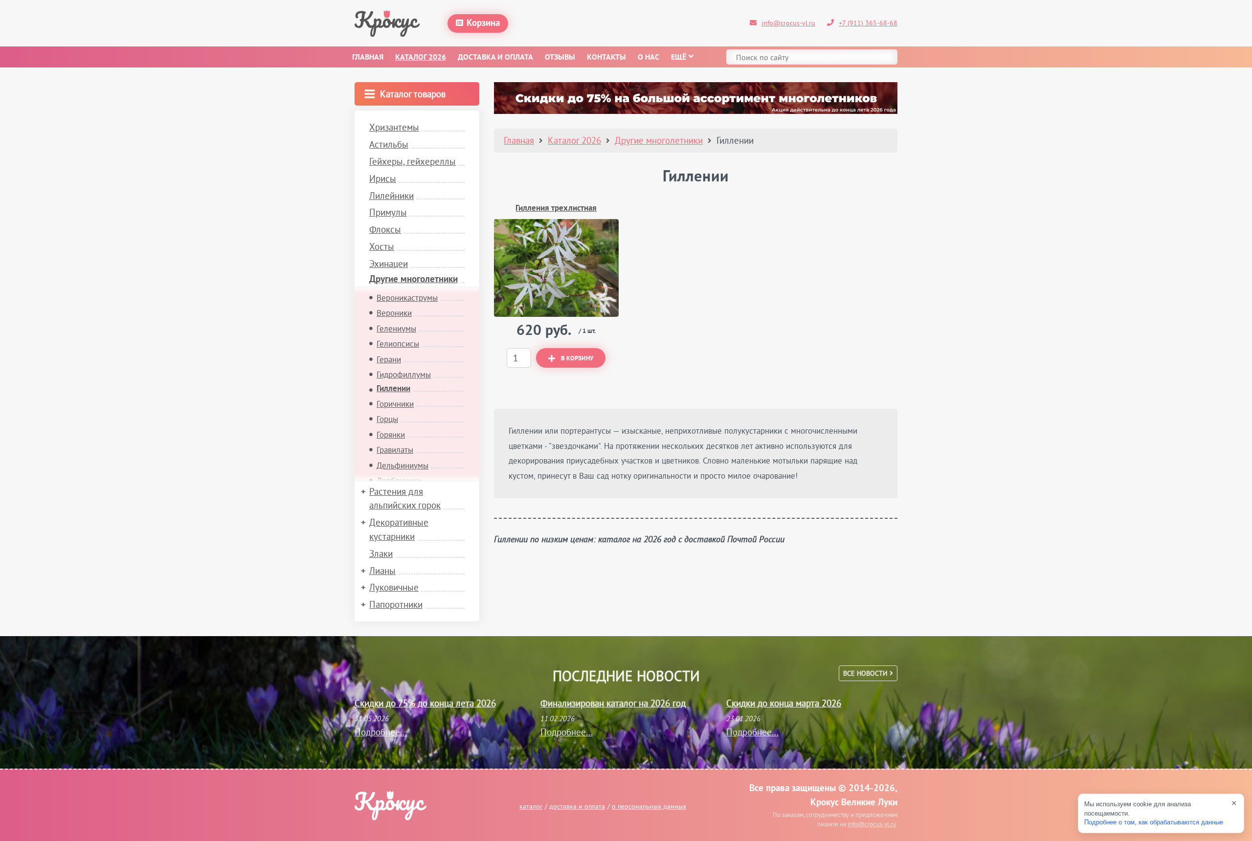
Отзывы (560, 58)
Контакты (606, 58)
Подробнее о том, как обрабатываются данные (1153, 822)
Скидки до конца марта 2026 (783, 703)
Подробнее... (381, 732)
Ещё (678, 58)
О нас (648, 58)
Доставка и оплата (495, 58)
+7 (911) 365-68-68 (868, 23)
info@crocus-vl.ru (788, 23)
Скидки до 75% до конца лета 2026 (425, 703)
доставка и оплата (577, 806)
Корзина (483, 23)
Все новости (866, 673)
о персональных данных (649, 806)
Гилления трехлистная (556, 208)
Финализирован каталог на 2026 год (613, 703)
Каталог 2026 (420, 58)
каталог (530, 806)
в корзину (577, 359)
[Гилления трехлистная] (556, 268)
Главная (367, 58)
